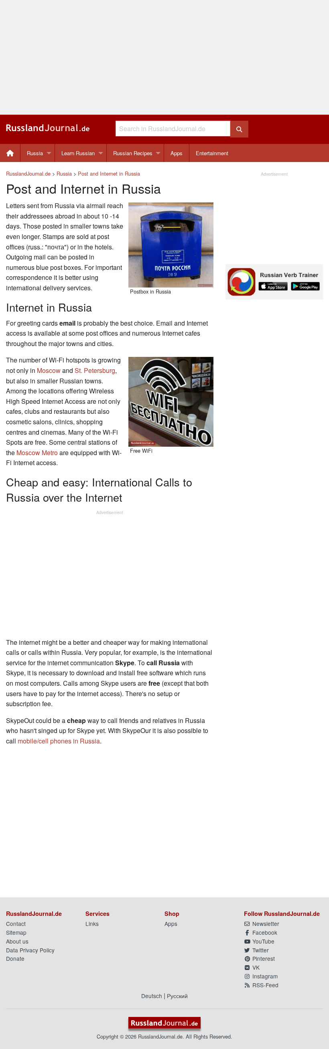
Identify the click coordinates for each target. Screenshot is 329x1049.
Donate (15, 958)
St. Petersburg (95, 370)
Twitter (260, 950)
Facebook (264, 932)
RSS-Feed (264, 985)
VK (255, 967)
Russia (35, 153)
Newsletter (265, 923)
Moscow (49, 370)
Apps (177, 153)
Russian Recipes (132, 153)
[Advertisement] (164, 57)
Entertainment (212, 153)
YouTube (262, 941)
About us (17, 941)
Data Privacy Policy (30, 950)
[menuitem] (10, 153)
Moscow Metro (37, 452)
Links (92, 923)
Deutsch (151, 996)
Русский (177, 996)
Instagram (264, 976)
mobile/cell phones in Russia (59, 740)
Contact (16, 923)
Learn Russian (78, 153)
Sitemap (16, 932)
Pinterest (263, 958)
